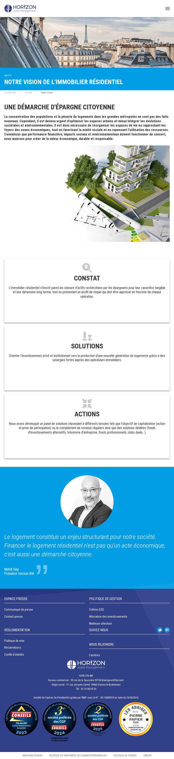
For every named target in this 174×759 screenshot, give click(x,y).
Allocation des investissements (108, 616)
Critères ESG (96, 609)
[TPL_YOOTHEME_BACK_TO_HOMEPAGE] (20, 8)
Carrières (94, 655)
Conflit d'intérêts (14, 654)
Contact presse (13, 616)
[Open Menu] (168, 8)
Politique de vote (14, 640)
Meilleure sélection (100, 623)
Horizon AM (10, 92)
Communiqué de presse (18, 609)
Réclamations (12, 647)
